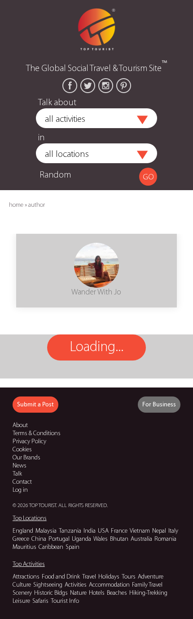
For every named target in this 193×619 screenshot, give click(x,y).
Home (16, 205)
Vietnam (140, 531)
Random (55, 175)
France (119, 531)
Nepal (159, 531)
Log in (20, 490)
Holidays (108, 577)
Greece (21, 539)
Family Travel (147, 585)
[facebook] (69, 85)
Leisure (21, 601)
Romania (165, 539)
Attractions (26, 577)
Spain (72, 547)
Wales (100, 539)
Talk (17, 474)
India (89, 531)
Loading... (96, 347)
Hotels (97, 593)
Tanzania (70, 531)
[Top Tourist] (96, 28)
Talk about (57, 102)
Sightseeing (47, 585)
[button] (142, 120)
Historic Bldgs (51, 593)
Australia (141, 539)
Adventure (150, 577)
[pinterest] (123, 85)
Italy (173, 531)
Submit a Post (35, 404)
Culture (22, 585)
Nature (78, 593)
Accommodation (109, 585)
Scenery (22, 593)
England (23, 531)
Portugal (59, 539)
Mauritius (24, 547)
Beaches (117, 593)
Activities (76, 585)
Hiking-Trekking (148, 593)
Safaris (40, 601)
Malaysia (46, 531)
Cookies (22, 449)
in (41, 138)
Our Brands (26, 457)
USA (103, 531)
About (20, 425)
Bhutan (119, 539)
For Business (159, 404)
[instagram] (105, 85)
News (19, 466)
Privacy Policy (29, 441)
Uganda (81, 539)
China (38, 539)
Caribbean (51, 547)
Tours (129, 577)
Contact (22, 482)
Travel (89, 577)
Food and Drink (61, 577)
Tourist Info (65, 601)
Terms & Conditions (37, 433)
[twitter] (87, 85)
